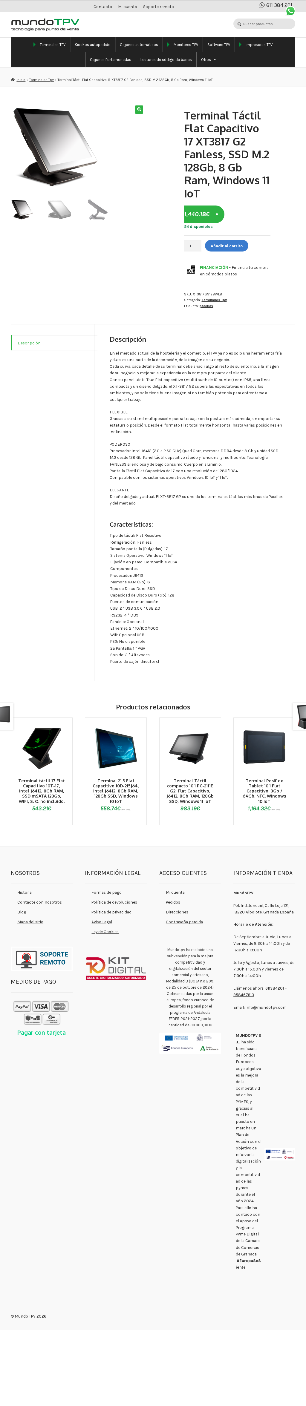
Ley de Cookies (105, 931)
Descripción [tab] (29, 343)
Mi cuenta (127, 6)
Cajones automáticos (139, 44)
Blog (21, 912)
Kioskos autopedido (93, 44)
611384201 (274, 988)
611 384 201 (279, 5)
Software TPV (218, 44)
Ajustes (267, 1392)
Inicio (20, 80)
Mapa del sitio (30, 921)
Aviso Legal (101, 921)
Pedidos (173, 902)
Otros (206, 59)
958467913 (243, 994)
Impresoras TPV (259, 44)
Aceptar (192, 1392)
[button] (139, 109)
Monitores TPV (186, 44)
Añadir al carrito (227, 245)
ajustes (42, 1400)
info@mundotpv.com (266, 1007)
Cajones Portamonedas (110, 59)
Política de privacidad (111, 912)
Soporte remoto (158, 6)
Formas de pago (106, 892)
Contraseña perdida (184, 921)
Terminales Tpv (41, 80)
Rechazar (229, 1392)
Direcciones (177, 912)
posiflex (206, 306)
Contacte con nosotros (39, 902)
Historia (24, 892)
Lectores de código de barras (166, 59)
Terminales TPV (52, 44)
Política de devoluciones (114, 902)
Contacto (103, 6)
